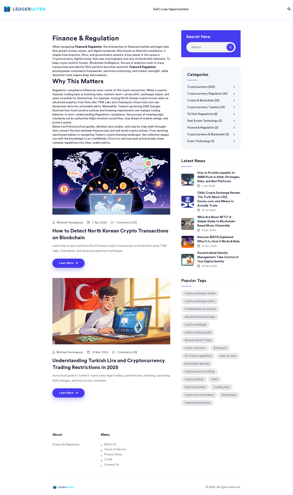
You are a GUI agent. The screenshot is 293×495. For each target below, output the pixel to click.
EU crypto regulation (198, 355)
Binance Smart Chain (198, 340)
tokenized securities (197, 402)
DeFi (215, 379)
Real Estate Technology (204, 120)
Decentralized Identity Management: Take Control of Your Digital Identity (218, 257)
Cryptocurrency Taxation (206, 107)
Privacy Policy (113, 454)
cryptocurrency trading (199, 371)
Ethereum (220, 348)
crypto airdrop (194, 379)
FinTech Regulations (202, 114)
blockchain (229, 394)
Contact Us (111, 464)
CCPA (108, 459)
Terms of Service (115, 449)
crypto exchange (195, 324)
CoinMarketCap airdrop (200, 309)
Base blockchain (195, 387)
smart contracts (195, 348)
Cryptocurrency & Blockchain (208, 134)
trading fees (221, 387)
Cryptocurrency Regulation (207, 93)
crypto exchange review (200, 293)
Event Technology (200, 141)
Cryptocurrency (201, 86)
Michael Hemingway (70, 222)
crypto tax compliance (199, 394)
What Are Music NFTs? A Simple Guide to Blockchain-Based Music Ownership (216, 221)
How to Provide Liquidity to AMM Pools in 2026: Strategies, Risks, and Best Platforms (218, 177)
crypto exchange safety (200, 301)
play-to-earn (228, 355)
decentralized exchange (200, 316)
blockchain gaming (197, 363)
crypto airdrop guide (198, 332)
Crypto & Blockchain (203, 100)
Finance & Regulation (202, 127)
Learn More (66, 263)
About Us (110, 444)
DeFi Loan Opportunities (171, 9)
